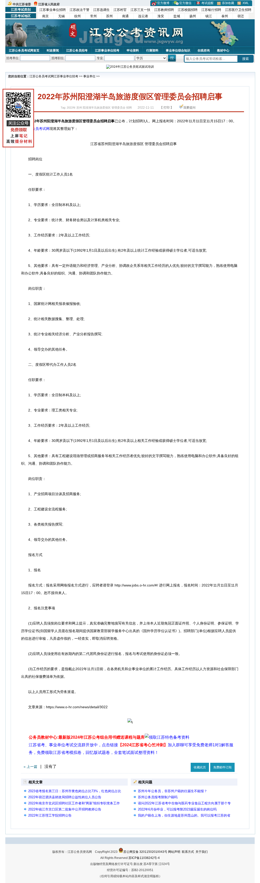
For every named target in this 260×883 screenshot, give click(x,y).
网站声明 (174, 852)
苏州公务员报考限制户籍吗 (157, 797)
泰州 (224, 16)
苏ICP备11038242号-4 (144, 858)
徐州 (77, 16)
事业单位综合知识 (178, 50)
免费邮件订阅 (222, 767)
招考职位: (58, 58)
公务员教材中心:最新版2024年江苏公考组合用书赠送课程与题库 (87, 737)
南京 (45, 16)
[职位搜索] (172, 58)
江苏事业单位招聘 (52, 10)
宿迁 (240, 16)
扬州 (192, 16)
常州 (93, 16)
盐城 (176, 16)
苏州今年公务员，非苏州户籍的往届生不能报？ (172, 791)
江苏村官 (120, 10)
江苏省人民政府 (49, 4)
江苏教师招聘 (164, 10)
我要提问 (189, 107)
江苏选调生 (101, 10)
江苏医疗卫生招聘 (238, 10)
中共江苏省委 (22, 4)
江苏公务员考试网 (41, 76)
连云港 (143, 16)
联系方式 (188, 852)
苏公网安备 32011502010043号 (145, 852)
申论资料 (133, 50)
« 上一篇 (30, 767)
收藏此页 (200, 767)
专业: (100, 58)
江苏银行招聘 (211, 10)
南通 (125, 16)
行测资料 (152, 50)
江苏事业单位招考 (107, 50)
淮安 (160, 16)
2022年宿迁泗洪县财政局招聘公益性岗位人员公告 (64, 797)
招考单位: (12, 58)
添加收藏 (228, 3)
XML (245, 3)
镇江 (208, 16)
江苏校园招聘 (188, 10)
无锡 (61, 16)
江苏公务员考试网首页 (24, 50)
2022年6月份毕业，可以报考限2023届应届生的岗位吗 (177, 809)
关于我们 (202, 852)
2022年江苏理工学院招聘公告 (50, 815)
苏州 (109, 16)
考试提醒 (207, 3)
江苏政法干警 (79, 10)
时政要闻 (53, 50)
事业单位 (89, 76)
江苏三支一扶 (140, 10)
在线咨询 (204, 50)
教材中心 (223, 50)
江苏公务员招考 (77, 50)
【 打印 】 (166, 107)
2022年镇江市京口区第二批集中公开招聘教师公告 (64, 809)
